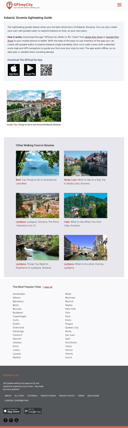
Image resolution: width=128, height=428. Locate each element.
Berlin (16, 305)
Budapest (18, 313)
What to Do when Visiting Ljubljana (83, 266)
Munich (69, 302)
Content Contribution (16, 400)
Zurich (68, 358)
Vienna (69, 354)
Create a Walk (48, 396)
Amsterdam (19, 294)
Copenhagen (20, 316)
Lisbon (16, 350)
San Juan (70, 335)
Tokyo (68, 346)
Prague (69, 324)
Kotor (16, 346)
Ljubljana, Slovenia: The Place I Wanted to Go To (37, 224)
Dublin (16, 324)
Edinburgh (18, 331)
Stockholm (71, 343)
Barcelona (18, 302)
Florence (17, 335)
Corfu (16, 320)
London (17, 354)
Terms (81, 396)
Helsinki (17, 339)
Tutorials (32, 396)
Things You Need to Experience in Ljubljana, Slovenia (33, 266)
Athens (16, 298)
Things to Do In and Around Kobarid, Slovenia (39, 125)
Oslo (67, 313)
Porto (68, 320)
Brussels (17, 309)
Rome (68, 331)
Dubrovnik (18, 328)
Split (67, 339)
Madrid (16, 358)
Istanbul (17, 343)
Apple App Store (94, 37)
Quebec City (72, 328)
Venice (69, 350)
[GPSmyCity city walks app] (22, 5)
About (8, 396)
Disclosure (93, 396)
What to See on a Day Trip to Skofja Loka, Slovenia (85, 182)
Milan (68, 294)
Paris (67, 316)
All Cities (19, 396)
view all (48, 287)
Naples (69, 305)
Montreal (70, 298)
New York (70, 309)
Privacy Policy (67, 396)
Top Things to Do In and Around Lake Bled (36, 182)
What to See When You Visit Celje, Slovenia (82, 224)
